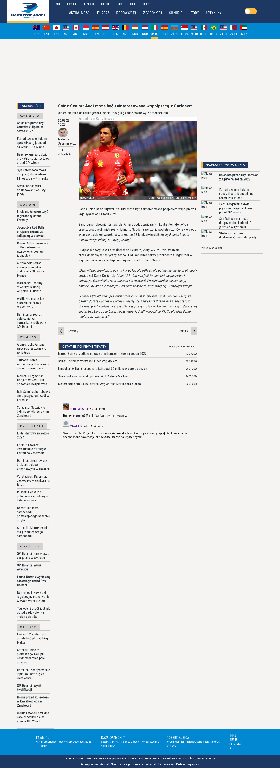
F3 (234, 743)
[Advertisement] (140, 70)
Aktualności (42, 741)
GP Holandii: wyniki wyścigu (29, 567)
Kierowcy (125, 741)
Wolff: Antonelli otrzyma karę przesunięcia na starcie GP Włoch (33, 717)
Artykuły (68, 741)
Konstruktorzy (108, 745)
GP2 (239, 743)
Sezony (104, 741)
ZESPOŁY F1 (152, 13)
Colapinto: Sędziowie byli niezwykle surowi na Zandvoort (33, 411)
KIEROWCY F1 (126, 13)
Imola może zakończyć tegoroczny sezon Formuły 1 (32, 216)
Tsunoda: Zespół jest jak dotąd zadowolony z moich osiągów (33, 612)
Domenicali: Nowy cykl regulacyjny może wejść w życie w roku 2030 (33, 597)
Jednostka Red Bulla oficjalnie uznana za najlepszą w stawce (30, 232)
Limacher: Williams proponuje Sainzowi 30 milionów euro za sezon (102, 369)
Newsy (52, 741)
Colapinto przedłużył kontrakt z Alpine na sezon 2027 (30, 127)
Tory (142, 741)
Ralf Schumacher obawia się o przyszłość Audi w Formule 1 (33, 396)
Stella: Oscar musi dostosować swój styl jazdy (31, 190)
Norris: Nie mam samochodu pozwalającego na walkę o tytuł (33, 514)
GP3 (231, 748)
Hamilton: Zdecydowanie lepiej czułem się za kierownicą (33, 674)
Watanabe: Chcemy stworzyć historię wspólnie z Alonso (29, 287)
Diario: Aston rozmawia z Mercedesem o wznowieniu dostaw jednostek (32, 249)
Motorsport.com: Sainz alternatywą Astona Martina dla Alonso (99, 384)
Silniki (156, 741)
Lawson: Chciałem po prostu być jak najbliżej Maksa (32, 638)
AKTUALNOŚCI (80, 13)
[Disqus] (127, 453)
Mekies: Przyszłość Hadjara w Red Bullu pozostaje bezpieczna (32, 380)
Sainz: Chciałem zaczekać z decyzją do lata (87, 361)
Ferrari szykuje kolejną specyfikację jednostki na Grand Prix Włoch (32, 143)
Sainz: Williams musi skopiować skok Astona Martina (93, 376)
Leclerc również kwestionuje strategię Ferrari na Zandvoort (31, 449)
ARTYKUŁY (214, 13)
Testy (60, 741)
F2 (230, 743)
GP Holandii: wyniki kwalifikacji (29, 688)
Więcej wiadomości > (181, 346)
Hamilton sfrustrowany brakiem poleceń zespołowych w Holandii (33, 465)
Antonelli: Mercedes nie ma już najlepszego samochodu (32, 532)
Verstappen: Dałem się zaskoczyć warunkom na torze (33, 480)
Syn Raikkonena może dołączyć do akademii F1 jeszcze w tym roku (32, 174)
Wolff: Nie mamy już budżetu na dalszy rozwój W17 (30, 303)
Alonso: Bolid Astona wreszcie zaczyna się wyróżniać (31, 348)
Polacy (43, 745)
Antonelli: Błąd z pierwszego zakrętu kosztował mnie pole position (31, 656)
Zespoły (135, 741)
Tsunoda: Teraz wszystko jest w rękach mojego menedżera (33, 364)
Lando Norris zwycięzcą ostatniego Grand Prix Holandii (33, 581)
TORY (195, 13)
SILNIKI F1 (176, 13)
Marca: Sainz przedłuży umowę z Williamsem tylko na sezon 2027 (102, 354)
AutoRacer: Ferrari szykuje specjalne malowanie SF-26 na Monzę (30, 269)
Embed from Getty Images (96, 119)
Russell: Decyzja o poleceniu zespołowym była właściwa (32, 496)
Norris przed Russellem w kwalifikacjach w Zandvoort (33, 701)
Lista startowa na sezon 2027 (33, 435)
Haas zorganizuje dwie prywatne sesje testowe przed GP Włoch (33, 158)
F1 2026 (103, 13)
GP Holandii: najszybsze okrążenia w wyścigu (33, 556)
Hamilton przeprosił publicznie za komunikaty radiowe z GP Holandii (31, 321)
